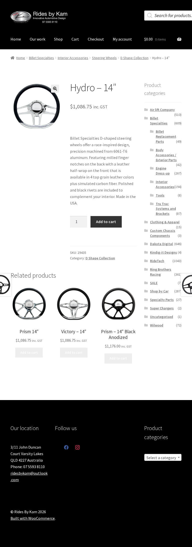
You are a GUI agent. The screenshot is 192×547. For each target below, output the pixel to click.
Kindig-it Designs (163, 252)
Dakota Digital (161, 244)
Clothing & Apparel (165, 222)
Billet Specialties (41, 58)
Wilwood (156, 325)
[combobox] (163, 457)
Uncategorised (161, 316)
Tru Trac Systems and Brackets (166, 209)
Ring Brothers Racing (160, 272)
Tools (160, 195)
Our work (37, 39)
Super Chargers (162, 308)
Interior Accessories (73, 58)
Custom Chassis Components (162, 233)
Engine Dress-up (163, 170)
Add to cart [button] (29, 352)
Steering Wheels (104, 58)
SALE (154, 283)
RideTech (157, 261)
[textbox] (162, 457)
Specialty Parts (162, 299)
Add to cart (106, 221)
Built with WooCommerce (32, 518)
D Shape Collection (134, 58)
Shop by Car (159, 291)
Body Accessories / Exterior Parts (166, 155)
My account (122, 39)
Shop (58, 39)
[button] (55, 89)
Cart (75, 39)
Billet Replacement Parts (166, 136)
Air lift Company (162, 109)
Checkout (96, 39)
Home (15, 39)
